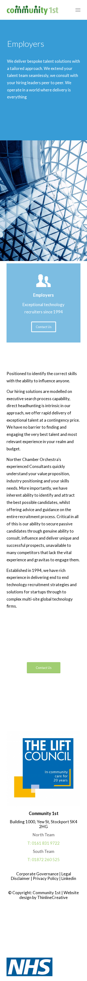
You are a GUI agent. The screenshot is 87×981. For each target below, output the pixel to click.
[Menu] (77, 10)
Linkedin (68, 878)
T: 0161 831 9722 (43, 843)
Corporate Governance (37, 873)
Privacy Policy (45, 878)
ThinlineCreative (52, 897)
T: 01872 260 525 (43, 859)
